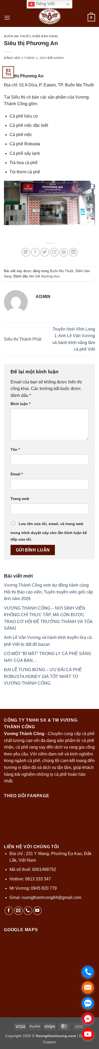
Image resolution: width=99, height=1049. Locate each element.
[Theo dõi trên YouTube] (37, 910)
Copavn (49, 1042)
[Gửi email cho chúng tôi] (18, 910)
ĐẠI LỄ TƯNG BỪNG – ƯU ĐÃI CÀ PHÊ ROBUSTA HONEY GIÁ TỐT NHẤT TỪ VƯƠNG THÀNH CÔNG (43, 676)
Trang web (20, 498)
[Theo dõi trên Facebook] (8, 910)
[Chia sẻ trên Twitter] (44, 252)
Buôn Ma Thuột (17, 36)
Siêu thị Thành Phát (22, 339)
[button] (7, 17)
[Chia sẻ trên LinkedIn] (73, 252)
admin (59, 57)
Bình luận (20, 404)
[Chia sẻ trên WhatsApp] (25, 252)
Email (17, 474)
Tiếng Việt (45, 4)
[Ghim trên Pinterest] (63, 252)
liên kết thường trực (44, 276)
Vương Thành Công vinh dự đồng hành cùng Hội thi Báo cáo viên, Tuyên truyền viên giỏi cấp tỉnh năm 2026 (48, 592)
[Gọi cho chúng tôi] (27, 910)
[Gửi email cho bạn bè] (54, 252)
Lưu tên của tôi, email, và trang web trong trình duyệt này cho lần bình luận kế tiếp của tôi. (49, 532)
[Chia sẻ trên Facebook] (35, 252)
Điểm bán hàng (45, 36)
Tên (15, 449)
